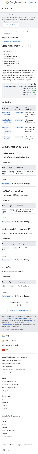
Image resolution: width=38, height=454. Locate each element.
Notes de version (7, 366)
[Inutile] (24, 37)
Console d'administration (9, 381)
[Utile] (21, 37)
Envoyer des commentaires (13, 41)
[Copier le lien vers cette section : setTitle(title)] (20, 267)
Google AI (4, 433)
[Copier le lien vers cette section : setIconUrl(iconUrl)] (24, 153)
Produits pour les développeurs (11, 363)
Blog (3, 399)
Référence (7, 33)
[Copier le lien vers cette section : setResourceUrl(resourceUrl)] (32, 229)
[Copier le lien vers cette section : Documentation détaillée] (30, 147)
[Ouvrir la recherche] (26, 2)
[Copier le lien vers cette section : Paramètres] (12, 162)
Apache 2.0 (31, 320)
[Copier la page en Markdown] (28, 46)
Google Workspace (13, 31)
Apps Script (7, 8)
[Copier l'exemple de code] (34, 84)
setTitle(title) (6, 138)
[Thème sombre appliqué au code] (31, 84)
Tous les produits (7, 437)
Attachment (19, 113)
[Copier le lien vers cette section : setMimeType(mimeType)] (27, 191)
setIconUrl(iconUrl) (6, 113)
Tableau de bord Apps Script (10, 384)
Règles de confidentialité (24, 445)
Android (4, 421)
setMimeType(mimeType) (7, 121)
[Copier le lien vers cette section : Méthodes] (13, 102)
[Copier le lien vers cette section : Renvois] (9, 180)
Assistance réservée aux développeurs (13, 370)
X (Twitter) (5, 405)
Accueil (4, 31)
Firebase (4, 427)
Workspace (20, 2)
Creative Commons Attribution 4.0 (17, 318)
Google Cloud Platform (8, 430)
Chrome (4, 424)
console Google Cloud (8, 387)
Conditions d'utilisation (8, 373)
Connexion (32, 2)
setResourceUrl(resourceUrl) (6, 130)
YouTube (4, 408)
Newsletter (5, 402)
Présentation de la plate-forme (11, 360)
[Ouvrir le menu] (3, 2)
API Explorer (5, 391)
